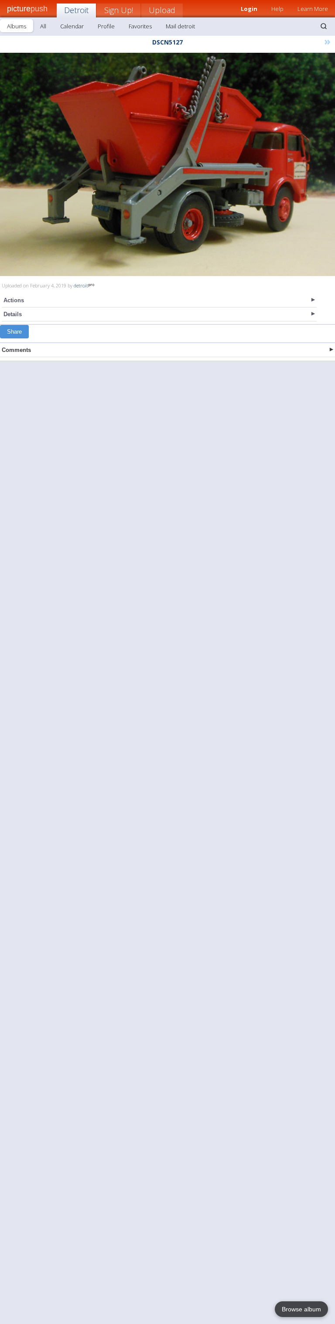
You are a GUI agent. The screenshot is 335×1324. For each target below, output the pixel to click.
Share (14, 331)
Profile (106, 26)
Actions (13, 300)
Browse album (301, 1309)
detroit (81, 285)
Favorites (140, 26)
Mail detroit (180, 26)
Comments (16, 350)
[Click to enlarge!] (167, 164)
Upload (162, 10)
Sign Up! (118, 10)
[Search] (324, 26)
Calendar (72, 26)
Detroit (76, 10)
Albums (16, 26)
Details (12, 314)
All (43, 26)
